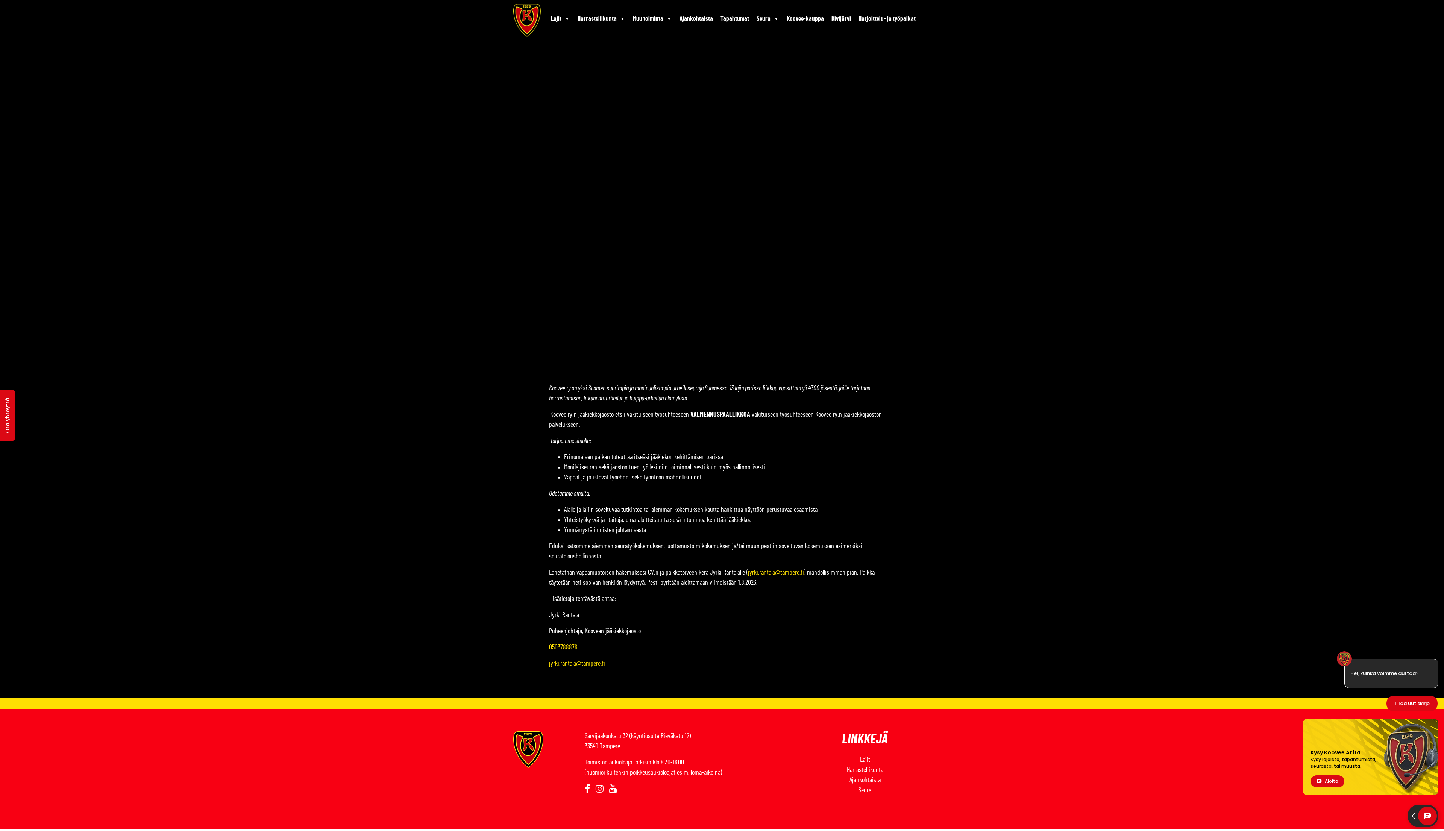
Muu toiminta (648, 18)
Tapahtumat (734, 18)
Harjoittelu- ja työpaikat (887, 18)
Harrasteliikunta (597, 18)
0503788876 (563, 647)
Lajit (556, 18)
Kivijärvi (841, 18)
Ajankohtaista (696, 18)
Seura (764, 18)
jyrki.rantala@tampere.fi (776, 572)
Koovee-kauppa (805, 18)
